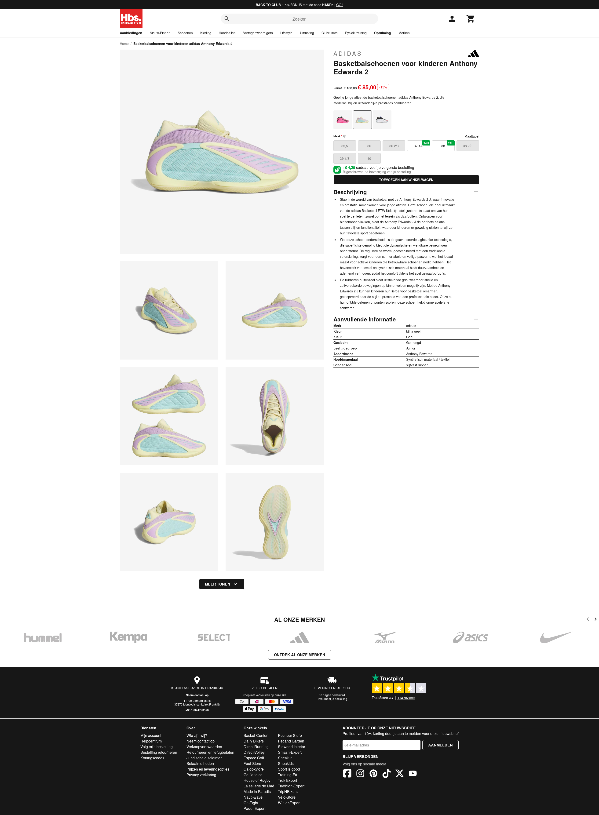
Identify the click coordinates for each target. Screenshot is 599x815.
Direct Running (256, 746)
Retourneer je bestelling (332, 699)
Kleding (205, 32)
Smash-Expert (290, 752)
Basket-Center (255, 735)
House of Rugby (257, 780)
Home (124, 43)
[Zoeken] (227, 19)
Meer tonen (217, 584)
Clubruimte (329, 32)
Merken (404, 32)
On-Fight (251, 802)
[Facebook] (347, 774)
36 (369, 145)
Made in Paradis (257, 791)
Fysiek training (356, 32)
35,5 (344, 145)
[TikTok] (386, 774)
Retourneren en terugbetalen (210, 752)
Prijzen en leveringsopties (207, 769)
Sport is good (289, 769)
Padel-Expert (254, 808)
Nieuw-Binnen (160, 32)
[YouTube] (412, 774)
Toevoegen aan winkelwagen (406, 179)
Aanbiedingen (131, 32)
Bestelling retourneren (158, 752)
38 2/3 (467, 145)
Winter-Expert (289, 802)
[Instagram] (360, 774)
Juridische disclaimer (204, 757)
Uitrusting (307, 32)
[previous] (587, 620)
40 (369, 158)
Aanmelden (440, 745)
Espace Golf (254, 757)
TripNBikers (288, 791)
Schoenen (185, 32)
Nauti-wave (253, 797)
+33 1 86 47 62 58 (197, 710)
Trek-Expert (287, 780)
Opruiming (382, 32)
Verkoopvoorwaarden (204, 746)
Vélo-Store (287, 797)
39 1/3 (344, 158)
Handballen (227, 32)
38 (447, 144)
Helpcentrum (151, 741)
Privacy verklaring (201, 774)
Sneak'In (285, 757)
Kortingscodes (152, 757)
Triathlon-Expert (291, 786)
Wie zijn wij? (196, 735)
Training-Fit (287, 774)
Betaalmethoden (200, 763)
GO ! (339, 4)
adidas (347, 53)
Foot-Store (252, 763)
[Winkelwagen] (470, 18)
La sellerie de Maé (259, 786)
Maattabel (471, 136)
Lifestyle (286, 32)
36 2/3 (394, 145)
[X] (399, 774)
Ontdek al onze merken (299, 654)
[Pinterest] (373, 774)
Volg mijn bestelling (156, 746)
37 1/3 (421, 144)
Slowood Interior (291, 746)
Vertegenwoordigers (258, 32)
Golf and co (253, 774)
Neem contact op (197, 695)
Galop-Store (254, 769)
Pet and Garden (291, 741)
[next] (595, 620)
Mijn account (150, 735)
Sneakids (286, 763)
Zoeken (299, 19)
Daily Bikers (254, 741)
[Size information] (344, 136)
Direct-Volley (254, 752)
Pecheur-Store (290, 735)
